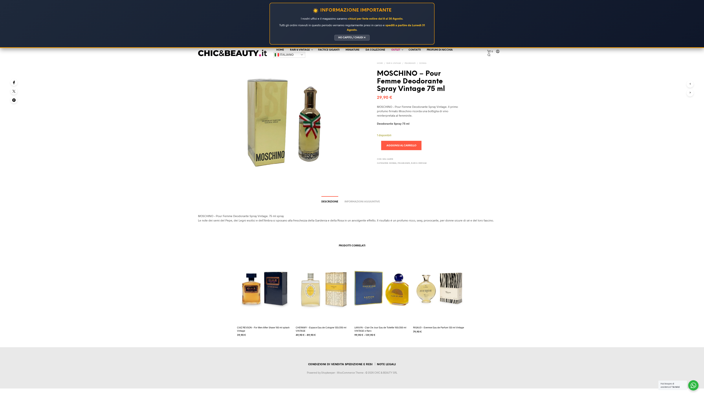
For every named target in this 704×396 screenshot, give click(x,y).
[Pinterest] (13, 99)
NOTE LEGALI (386, 364)
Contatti (414, 50)
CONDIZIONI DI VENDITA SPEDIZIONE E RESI (340, 364)
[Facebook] (13, 82)
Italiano (286, 54)
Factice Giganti (329, 50)
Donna (422, 63)
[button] (490, 51)
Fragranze (410, 63)
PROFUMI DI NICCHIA (440, 50)
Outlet (395, 50)
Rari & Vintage (300, 50)
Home (280, 50)
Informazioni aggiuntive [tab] (362, 202)
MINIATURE (353, 50)
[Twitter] (13, 91)
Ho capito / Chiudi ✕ (352, 37)
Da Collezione (375, 50)
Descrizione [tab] (329, 202)
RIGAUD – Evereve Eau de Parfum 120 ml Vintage (438, 327)
